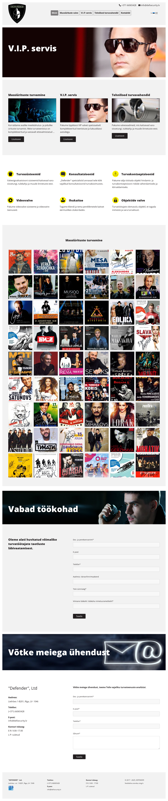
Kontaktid (125, 13)
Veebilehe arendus (131, 783)
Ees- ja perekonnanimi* (83, 540)
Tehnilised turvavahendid (106, 13)
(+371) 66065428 (16, 711)
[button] (16, 139)
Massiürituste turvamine (26, 95)
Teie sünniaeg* (79, 589)
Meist (54, 13)
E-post (75, 552)
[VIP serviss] (84, 110)
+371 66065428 (127, 5)
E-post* (76, 709)
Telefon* (77, 564)
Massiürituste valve (69, 13)
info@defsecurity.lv (149, 5)
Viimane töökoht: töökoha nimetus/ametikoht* (93, 601)
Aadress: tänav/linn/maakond (86, 577)
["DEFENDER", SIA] (19, 13)
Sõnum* (76, 734)
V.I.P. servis (86, 13)
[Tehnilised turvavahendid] (136, 110)
